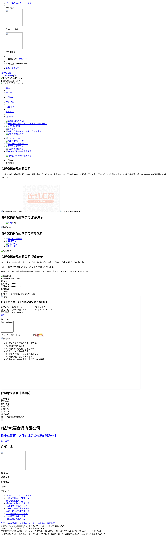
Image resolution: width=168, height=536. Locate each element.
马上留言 (5, 441)
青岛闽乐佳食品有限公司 (17, 514)
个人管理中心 (7, 75)
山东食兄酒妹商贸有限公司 (18, 508)
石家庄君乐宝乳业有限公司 (18, 511)
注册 (10, 73)
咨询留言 (10, 116)
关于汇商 (5, 523)
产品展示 (10, 93)
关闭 (3, 315)
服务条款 (42, 523)
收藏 (8, 68)
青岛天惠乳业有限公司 (16, 501)
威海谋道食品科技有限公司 (18, 503)
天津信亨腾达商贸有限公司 (18, 498)
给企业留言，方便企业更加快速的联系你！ (29, 435)
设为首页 (15, 68)
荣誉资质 (10, 102)
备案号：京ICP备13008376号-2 (14, 526)
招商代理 (10, 107)
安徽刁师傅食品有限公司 (17, 506)
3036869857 (24, 59)
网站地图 (51, 523)
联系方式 (10, 112)
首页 (8, 88)
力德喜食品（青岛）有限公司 (18, 496)
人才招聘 (33, 523)
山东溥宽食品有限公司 (16, 516)
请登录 (4, 73)
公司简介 (10, 97)
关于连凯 (23, 523)
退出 (16, 75)
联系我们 (14, 523)
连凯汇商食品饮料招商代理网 (18, 3)
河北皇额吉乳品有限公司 (17, 519)
